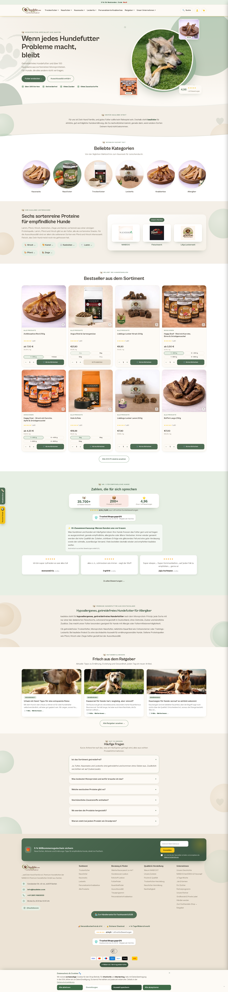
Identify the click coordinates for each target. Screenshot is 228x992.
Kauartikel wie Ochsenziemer (136, 629)
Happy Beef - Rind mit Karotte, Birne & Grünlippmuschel (177, 335)
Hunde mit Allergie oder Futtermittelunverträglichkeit (136, 623)
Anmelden (167, 850)
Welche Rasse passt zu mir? (122, 870)
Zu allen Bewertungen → (114, 581)
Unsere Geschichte (184, 870)
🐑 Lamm (86, 245)
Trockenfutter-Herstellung (154, 881)
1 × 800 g (174, 357)
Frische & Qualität (151, 878)
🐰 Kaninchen (67, 245)
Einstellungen (92, 987)
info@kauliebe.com (36, 889)
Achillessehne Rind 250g (34, 334)
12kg (80, 357)
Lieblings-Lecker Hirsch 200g (130, 334)
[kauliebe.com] (32, 10)
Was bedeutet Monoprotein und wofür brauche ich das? (97, 779)
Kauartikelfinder (117, 885)
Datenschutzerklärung (171, 857)
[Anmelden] (197, 10)
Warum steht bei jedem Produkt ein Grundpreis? (94, 821)
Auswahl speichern (121, 987)
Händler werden (183, 900)
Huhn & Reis (75, 418)
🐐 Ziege (47, 252)
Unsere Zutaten (150, 874)
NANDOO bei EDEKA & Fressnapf (189, 874)
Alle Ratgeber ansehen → (114, 723)
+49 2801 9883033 (35, 895)
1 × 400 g (174, 353)
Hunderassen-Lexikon (119, 874)
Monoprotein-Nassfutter (102, 629)
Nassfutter (66, 10)
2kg (80, 353)
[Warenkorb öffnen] (203, 10)
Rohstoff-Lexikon (118, 878)
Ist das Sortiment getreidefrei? (87, 759)
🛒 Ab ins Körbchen (50, 362)
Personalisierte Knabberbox (110, 10)
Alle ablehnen (64, 987)
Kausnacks (79, 10)
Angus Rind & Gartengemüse (83, 334)
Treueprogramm (117, 893)
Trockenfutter (52, 10)
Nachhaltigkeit (149, 889)
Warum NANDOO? (151, 870)
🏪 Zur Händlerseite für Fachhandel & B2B (114, 914)
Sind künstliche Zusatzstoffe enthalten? (90, 800)
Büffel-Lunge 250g (172, 418)
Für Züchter (181, 885)
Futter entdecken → (33, 79)
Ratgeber (129, 10)
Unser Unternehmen (146, 10)
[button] (2, 515)
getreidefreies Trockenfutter (77, 629)
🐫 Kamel (47, 245)
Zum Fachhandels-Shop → (187, 904)
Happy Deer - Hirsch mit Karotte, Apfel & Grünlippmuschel (38, 419)
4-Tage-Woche (182, 878)
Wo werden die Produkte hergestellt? (89, 810)
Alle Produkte (84, 889)
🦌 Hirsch (30, 245)
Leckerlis (91, 10)
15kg (100, 357)
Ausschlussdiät (117, 889)
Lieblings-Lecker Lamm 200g (129, 418)
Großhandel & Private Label (187, 896)
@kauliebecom (33, 908)
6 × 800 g (194, 357)
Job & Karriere (182, 881)
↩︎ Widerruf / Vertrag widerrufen (114, 965)
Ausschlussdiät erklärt (61, 79)
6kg (101, 353)
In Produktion (97, 362)
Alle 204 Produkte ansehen (114, 459)
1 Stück (54, 357)
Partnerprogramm (183, 889)
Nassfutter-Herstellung (153, 885)
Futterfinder (116, 881)
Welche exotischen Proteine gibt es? (89, 789)
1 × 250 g (34, 357)
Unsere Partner (182, 893)
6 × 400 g (194, 353)
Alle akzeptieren (152, 987)
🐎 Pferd (29, 252)
